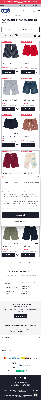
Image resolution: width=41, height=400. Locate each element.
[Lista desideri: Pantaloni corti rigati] (18, 72)
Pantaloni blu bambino (25, 287)
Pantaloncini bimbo (11, 276)
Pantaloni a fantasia (11, 287)
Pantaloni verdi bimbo (10, 292)
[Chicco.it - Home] (5, 10)
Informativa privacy (8, 395)
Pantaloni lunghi (27, 173)
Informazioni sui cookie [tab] (31, 182)
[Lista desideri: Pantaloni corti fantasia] (18, 109)
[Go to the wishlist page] (24, 11)
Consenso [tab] (6, 182)
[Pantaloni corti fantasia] (11, 88)
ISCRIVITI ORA (20, 316)
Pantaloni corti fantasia (9, 100)
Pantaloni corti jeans (28, 100)
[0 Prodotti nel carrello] (34, 11)
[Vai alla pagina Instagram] (20, 378)
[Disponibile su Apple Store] (26, 385)
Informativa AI (20, 396)
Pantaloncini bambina (28, 276)
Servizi (3, 344)
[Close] (39, 1)
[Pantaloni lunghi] (30, 161)
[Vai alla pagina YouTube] (25, 378)
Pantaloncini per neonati (10, 282)
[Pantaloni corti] (30, 51)
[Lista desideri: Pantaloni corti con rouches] (18, 145)
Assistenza (5, 337)
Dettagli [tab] (16, 182)
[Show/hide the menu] (39, 11)
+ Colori (16, 134)
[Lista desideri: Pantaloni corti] (37, 72)
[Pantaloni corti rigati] (11, 51)
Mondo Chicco (6, 350)
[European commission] (24, 365)
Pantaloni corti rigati (9, 63)
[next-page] (24, 262)
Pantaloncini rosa (11, 279)
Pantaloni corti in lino (28, 279)
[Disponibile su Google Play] (15, 385)
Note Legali (18, 395)
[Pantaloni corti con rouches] (11, 124)
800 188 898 (18, 331)
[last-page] (28, 262)
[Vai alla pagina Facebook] (16, 378)
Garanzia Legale (27, 395)
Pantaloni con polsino (28, 283)
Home (3, 16)
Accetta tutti (20, 215)
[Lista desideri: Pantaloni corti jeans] (37, 109)
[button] (10, 29)
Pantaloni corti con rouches (8, 137)
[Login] (29, 11)
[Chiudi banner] (38, 177)
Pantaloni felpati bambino (26, 292)
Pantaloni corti (26, 63)
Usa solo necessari (20, 221)
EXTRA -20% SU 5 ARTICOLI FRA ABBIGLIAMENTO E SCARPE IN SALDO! (20, 2)
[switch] (16, 35)
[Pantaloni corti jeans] (30, 88)
